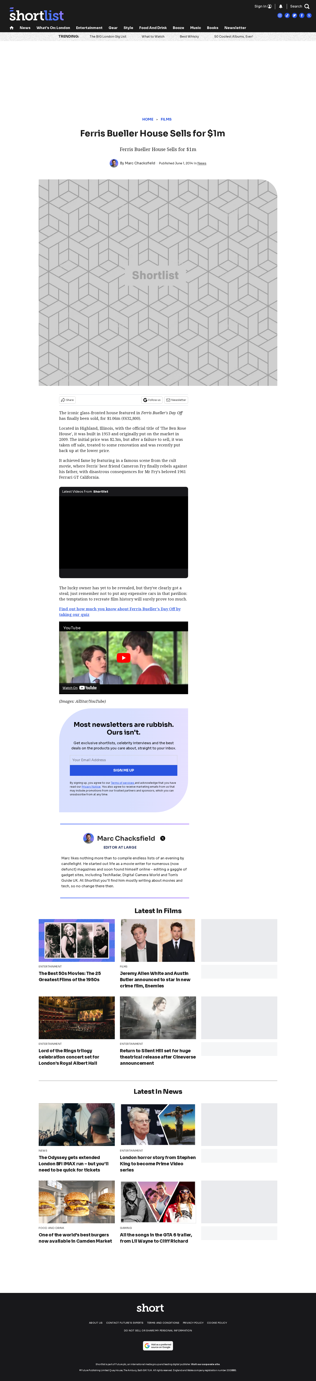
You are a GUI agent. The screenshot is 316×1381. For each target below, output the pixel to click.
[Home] (11, 28)
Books (212, 28)
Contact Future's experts (125, 1322)
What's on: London (53, 28)
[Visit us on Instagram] (279, 15)
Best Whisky (189, 36)
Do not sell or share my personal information (158, 1330)
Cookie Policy (217, 1322)
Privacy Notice (91, 786)
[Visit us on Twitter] (309, 15)
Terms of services (123, 782)
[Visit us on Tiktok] (287, 15)
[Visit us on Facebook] (301, 15)
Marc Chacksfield (140, 163)
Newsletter (235, 28)
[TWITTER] (163, 838)
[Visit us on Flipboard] (294, 15)
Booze (178, 28)
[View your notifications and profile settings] (280, 6)
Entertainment (89, 28)
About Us (96, 1322)
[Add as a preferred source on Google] (158, 1345)
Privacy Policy (193, 1322)
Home (147, 119)
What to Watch (153, 36)
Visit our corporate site (205, 1364)
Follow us (154, 400)
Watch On (70, 688)
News (25, 28)
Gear (113, 28)
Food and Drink (153, 28)
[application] (123, 532)
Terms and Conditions (163, 1322)
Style (128, 28)
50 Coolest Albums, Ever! (233, 36)
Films (166, 119)
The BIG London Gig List (108, 36)
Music (195, 28)
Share (70, 400)
